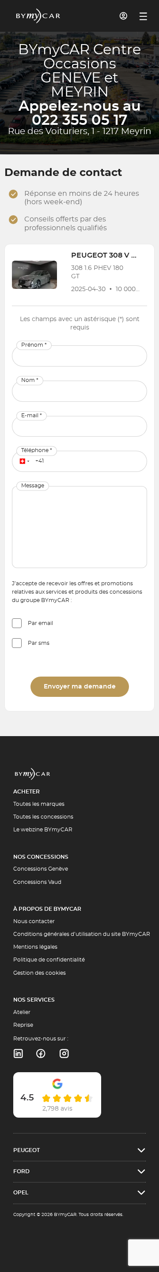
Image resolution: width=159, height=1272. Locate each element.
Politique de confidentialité (49, 959)
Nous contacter (34, 921)
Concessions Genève (40, 869)
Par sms (38, 643)
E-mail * (31, 415)
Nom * (29, 380)
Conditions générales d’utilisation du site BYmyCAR (81, 934)
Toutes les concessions (43, 816)
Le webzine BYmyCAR (42, 829)
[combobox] (23, 461)
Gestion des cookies (39, 973)
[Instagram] (64, 1053)
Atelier (21, 1012)
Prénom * (34, 345)
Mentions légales (35, 947)
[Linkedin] (18, 1053)
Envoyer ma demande (80, 687)
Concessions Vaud (37, 882)
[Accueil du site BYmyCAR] (38, 16)
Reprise (23, 1025)
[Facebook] (41, 1053)
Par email (40, 623)
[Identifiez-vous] (123, 15)
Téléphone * (36, 450)
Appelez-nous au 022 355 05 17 (80, 113)
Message (32, 486)
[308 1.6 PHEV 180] (34, 275)
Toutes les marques (38, 804)
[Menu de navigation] (143, 16)
